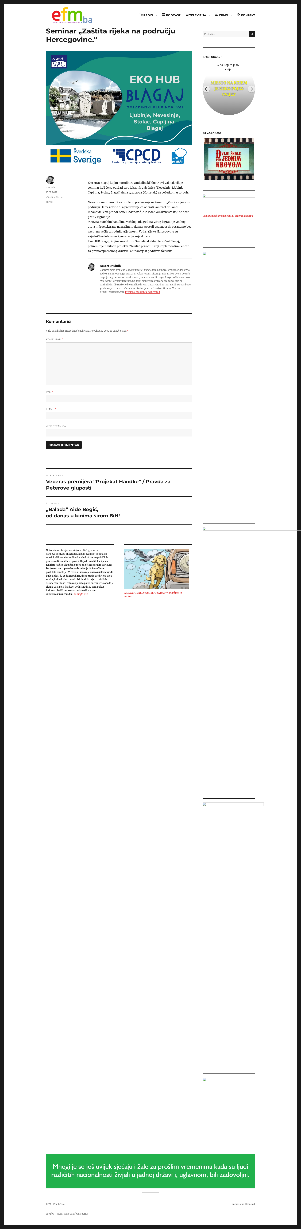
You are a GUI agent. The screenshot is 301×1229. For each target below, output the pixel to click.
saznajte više (81, 594)
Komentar (54, 339)
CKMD (62, 1204)
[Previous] (206, 89)
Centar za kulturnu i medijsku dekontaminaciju (228, 215)
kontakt (250, 1204)
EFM (48, 1204)
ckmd (49, 201)
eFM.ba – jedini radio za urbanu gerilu (67, 1213)
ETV (55, 1204)
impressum (238, 1204)
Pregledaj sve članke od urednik (142, 291)
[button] (205, 159)
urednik (50, 187)
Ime (49, 391)
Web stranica (56, 426)
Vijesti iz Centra (54, 197)
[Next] (251, 89)
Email (51, 409)
